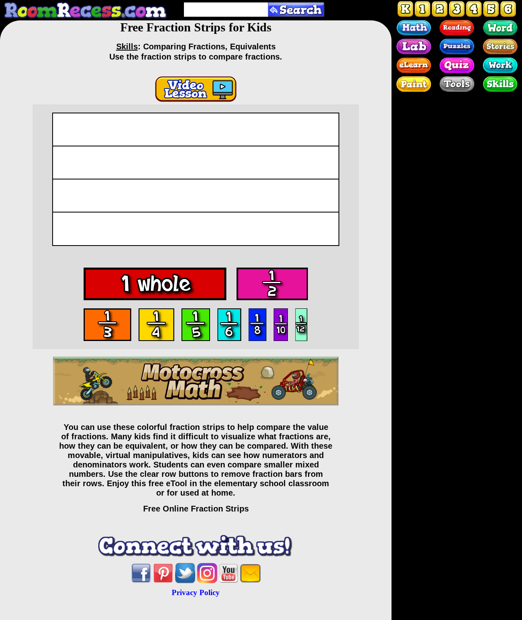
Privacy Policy (196, 592)
